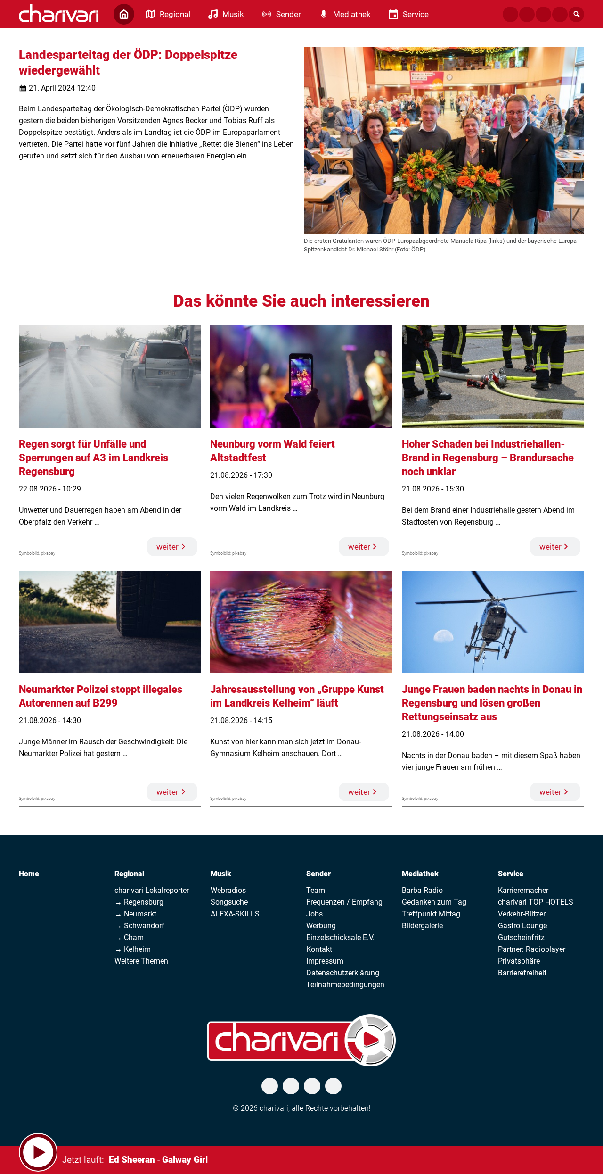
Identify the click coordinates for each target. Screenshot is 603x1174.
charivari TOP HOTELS (535, 902)
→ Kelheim (132, 949)
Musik (221, 873)
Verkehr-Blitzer (522, 913)
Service (510, 873)
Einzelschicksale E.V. (340, 937)
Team (315, 890)
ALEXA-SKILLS (235, 913)
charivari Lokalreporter (151, 890)
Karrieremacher (523, 890)
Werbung (321, 925)
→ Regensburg (138, 902)
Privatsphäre (519, 961)
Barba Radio (422, 890)
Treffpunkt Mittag (431, 913)
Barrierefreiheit (522, 972)
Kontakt (319, 949)
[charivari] (58, 13)
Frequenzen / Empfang (344, 902)
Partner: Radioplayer (531, 949)
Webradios (228, 890)
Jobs (314, 913)
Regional (129, 873)
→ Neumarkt (135, 913)
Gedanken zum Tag (434, 902)
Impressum (324, 961)
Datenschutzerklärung (342, 972)
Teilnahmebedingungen (345, 984)
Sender (318, 873)
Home (29, 873)
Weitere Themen (141, 961)
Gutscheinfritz (521, 937)
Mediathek (420, 873)
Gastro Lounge (522, 925)
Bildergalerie (422, 925)
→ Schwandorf (139, 925)
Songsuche (229, 902)
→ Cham (129, 937)
